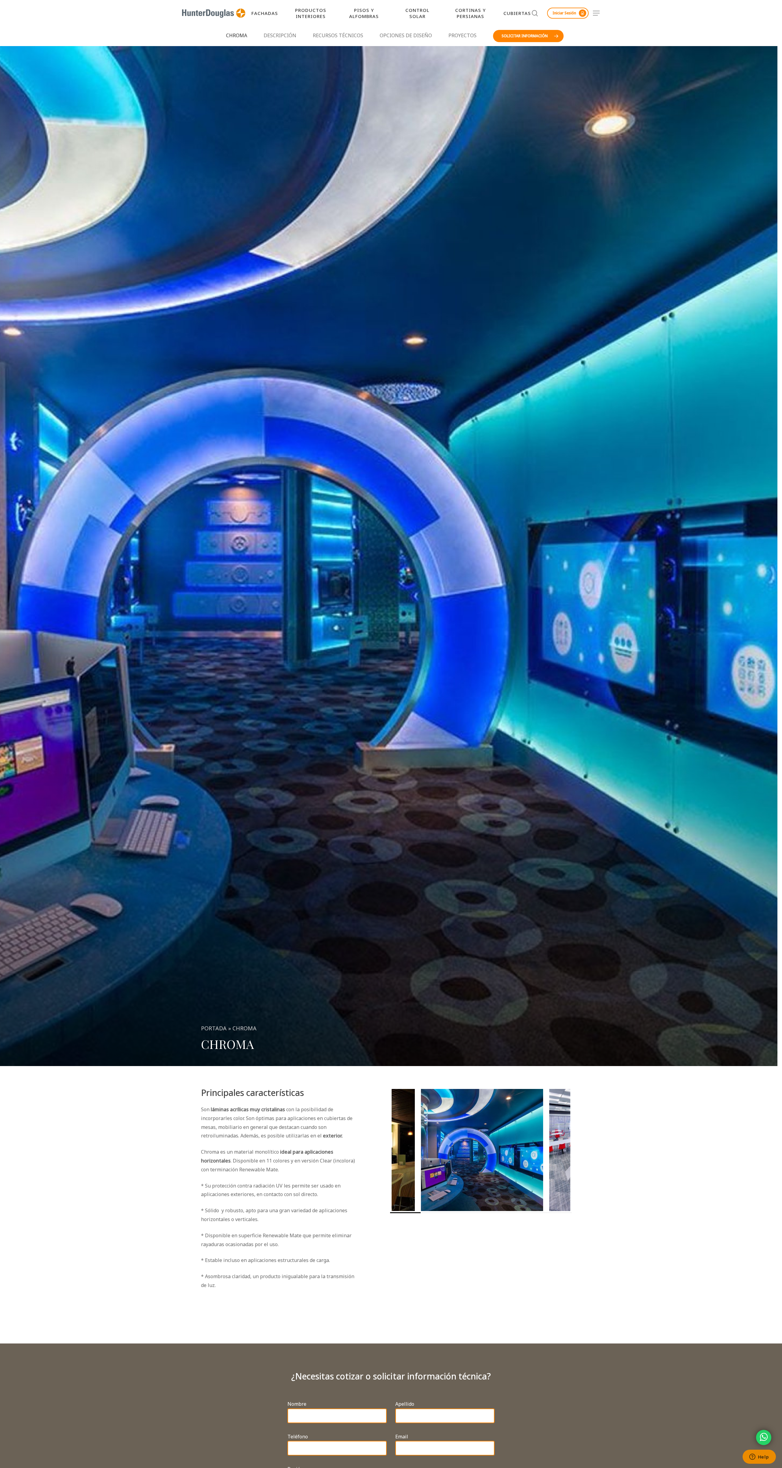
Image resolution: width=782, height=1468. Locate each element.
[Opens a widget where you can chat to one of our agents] (759, 1457)
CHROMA (236, 35)
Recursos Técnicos (338, 35)
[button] (596, 13)
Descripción (280, 35)
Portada (214, 1028)
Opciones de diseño (406, 35)
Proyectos (462, 35)
